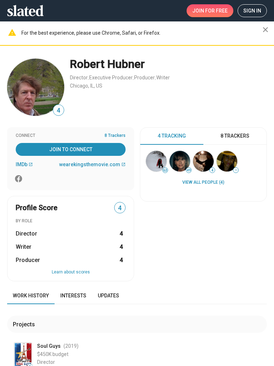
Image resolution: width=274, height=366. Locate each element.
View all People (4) (203, 182)
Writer (163, 77)
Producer (144, 77)
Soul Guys (49, 346)
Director (79, 77)
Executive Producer (111, 77)
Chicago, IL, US (86, 86)
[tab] (171, 136)
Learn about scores (71, 271)
